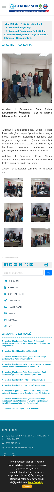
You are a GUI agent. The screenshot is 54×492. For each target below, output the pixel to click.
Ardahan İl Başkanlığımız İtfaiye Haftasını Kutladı (25, 380)
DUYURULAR (14, 300)
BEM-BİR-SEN (12, 23)
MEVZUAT (13, 320)
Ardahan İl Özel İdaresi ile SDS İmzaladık (21, 351)
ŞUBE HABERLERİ (32, 24)
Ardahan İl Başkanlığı (19, 27)
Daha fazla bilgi (35, 482)
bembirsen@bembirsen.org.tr (19, 448)
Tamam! (27, 486)
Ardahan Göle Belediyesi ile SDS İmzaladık (22, 409)
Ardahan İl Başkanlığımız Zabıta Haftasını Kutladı (25, 385)
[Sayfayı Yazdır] (46, 265)
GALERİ (12, 313)
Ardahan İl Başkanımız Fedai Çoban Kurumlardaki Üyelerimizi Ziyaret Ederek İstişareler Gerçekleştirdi (26, 34)
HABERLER (13, 287)
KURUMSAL (14, 281)
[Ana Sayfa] (27, 7)
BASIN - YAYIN (15, 307)
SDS (10, 326)
